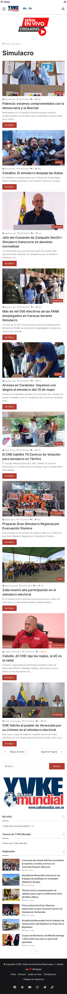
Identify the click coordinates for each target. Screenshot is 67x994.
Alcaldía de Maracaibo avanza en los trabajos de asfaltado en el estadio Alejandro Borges (41, 878)
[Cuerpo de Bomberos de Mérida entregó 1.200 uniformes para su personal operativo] (10, 940)
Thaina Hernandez (13, 651)
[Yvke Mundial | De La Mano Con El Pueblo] (20, 9)
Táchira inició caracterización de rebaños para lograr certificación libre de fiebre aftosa (42, 893)
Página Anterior (17, 751)
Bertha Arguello (11, 586)
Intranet (22, 974)
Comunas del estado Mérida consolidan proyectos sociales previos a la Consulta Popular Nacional (43, 863)
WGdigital (36, 969)
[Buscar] (63, 9)
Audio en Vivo (34, 974)
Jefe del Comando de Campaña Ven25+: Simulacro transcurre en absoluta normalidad (32, 242)
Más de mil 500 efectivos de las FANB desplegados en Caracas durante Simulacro (30, 315)
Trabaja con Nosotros (33, 979)
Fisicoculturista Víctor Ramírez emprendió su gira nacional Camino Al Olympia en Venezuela (42, 908)
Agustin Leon (10, 233)
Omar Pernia (10, 99)
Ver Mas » (9, 125)
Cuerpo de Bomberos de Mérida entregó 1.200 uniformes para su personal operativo (43, 938)
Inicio (7, 43)
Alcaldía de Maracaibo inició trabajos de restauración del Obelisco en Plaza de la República (43, 923)
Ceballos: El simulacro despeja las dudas (32, 173)
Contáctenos (50, 974)
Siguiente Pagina (49, 751)
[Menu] (3, 9)
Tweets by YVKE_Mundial (14, 843)
